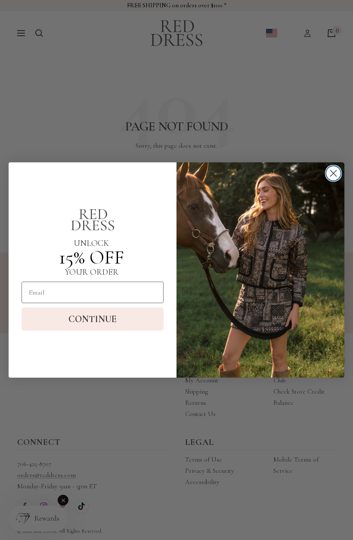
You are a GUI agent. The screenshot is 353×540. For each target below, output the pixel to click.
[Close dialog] (333, 173)
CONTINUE (92, 319)
